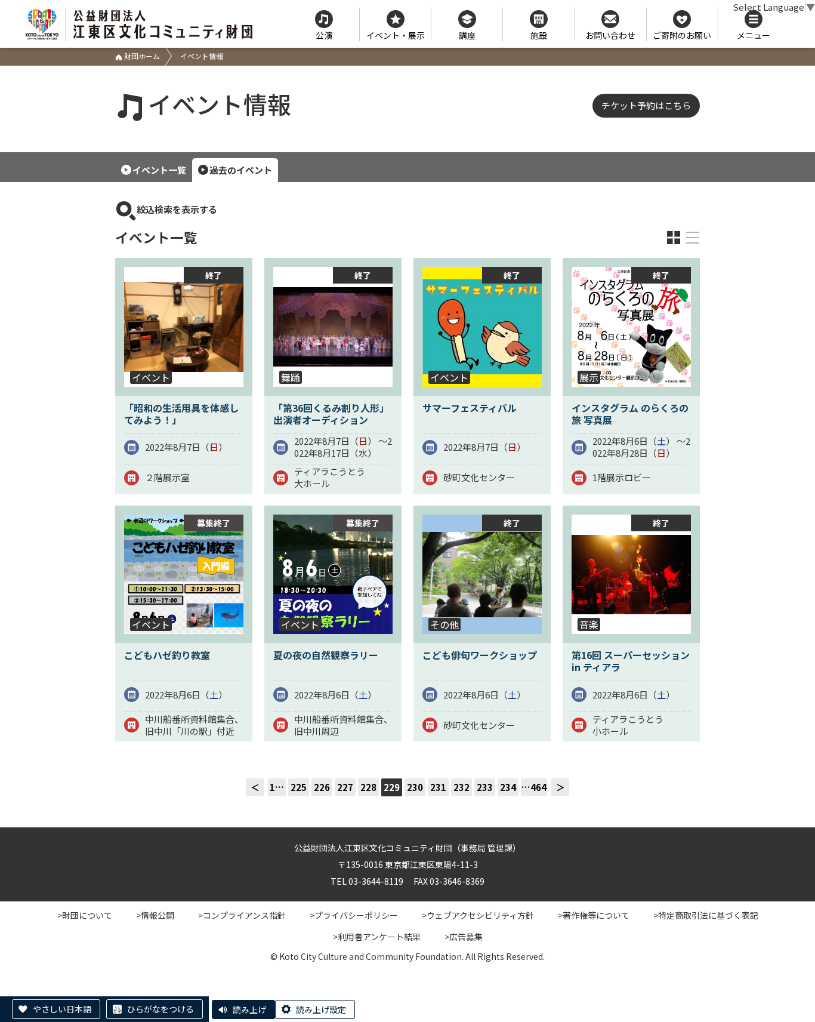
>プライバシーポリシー (354, 915)
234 (508, 787)
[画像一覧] (673, 237)
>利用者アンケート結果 (377, 937)
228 (368, 787)
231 (438, 787)
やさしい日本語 (62, 1009)
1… (277, 787)
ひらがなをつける (160, 1009)
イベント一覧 (159, 170)
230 (415, 787)
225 (298, 787)
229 (392, 787)
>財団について (84, 915)
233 (485, 787)
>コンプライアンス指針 (242, 915)
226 (322, 787)
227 (345, 787)
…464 (534, 787)
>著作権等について (593, 915)
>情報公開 (155, 915)
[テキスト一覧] (693, 237)
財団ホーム (141, 56)
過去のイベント (240, 170)
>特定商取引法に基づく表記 (705, 915)
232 (461, 787)
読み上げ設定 (321, 1009)
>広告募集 (463, 937)
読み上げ (249, 1009)
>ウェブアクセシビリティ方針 (478, 915)
